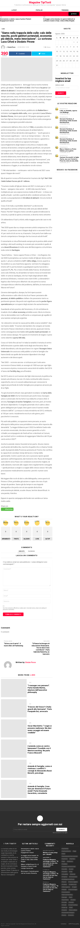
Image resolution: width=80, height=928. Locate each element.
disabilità (65, 874)
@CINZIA (74, 14)
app (75, 851)
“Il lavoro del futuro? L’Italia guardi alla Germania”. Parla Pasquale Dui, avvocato (40, 709)
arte (64, 853)
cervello (65, 869)
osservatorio (66, 892)
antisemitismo (67, 851)
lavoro (64, 882)
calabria (65, 864)
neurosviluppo (73, 889)
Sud (71, 907)
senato (71, 902)
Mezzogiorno (66, 887)
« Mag (74, 34)
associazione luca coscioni (70, 856)
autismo (65, 859)
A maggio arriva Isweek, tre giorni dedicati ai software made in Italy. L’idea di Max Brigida (59, 20)
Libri (32, 675)
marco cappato (73, 882)
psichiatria (65, 900)
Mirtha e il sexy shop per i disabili (50, 853)
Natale (64, 889)
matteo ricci (73, 884)
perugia (65, 897)
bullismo (70, 861)
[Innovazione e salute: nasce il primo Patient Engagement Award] (1, 17)
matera (65, 884)
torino (64, 915)
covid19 (65, 871)
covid (71, 869)
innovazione (73, 876)
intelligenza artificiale (68, 879)
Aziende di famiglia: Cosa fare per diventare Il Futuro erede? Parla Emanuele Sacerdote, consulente (39, 789)
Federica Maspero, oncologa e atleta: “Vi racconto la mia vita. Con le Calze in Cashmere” (50, 863)
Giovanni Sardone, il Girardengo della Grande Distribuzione (68, 120)
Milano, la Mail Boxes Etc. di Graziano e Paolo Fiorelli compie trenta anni (30, 866)
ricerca (73, 900)
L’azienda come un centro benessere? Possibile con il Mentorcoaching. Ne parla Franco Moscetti (39, 749)
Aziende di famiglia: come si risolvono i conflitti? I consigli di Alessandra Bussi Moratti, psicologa (40, 769)
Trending (65, 10)
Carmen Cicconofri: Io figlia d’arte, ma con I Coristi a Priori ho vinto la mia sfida (69, 159)
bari (64, 861)
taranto (65, 910)
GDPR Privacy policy (74, 924)
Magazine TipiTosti (40, 2)
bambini (73, 859)
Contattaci (63, 924)
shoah (64, 905)
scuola (64, 902)
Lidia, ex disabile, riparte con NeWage (68, 111)
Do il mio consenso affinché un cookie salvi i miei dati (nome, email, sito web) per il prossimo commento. (25, 608)
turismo (71, 915)
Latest (14, 10)
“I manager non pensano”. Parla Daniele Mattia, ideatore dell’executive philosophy (39, 688)
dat (71, 871)
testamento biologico (68, 912)
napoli (74, 887)
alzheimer (65, 848)
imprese (65, 876)
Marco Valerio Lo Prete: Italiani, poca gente (68, 150)
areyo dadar (46, 857)
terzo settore (73, 910)
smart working (73, 905)
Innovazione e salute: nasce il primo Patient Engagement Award (30, 850)
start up (65, 907)
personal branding (67, 894)
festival (73, 874)
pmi (71, 897)
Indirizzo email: (59, 85)
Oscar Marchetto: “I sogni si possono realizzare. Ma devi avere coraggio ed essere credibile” (40, 729)
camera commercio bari (69, 866)
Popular (39, 10)
